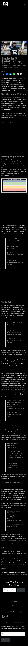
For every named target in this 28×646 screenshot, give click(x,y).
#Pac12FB (18, 455)
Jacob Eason (14, 64)
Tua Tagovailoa (5, 67)
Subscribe (21, 590)
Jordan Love (4, 65)
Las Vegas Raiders (21, 65)
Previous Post (14, 601)
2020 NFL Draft (6, 64)
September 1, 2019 (12, 467)
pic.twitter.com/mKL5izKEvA (15, 520)
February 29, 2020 (12, 526)
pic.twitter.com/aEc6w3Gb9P (15, 408)
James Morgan (21, 64)
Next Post (14, 605)
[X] (7, 616)
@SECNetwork (14, 253)
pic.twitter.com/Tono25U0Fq (15, 334)
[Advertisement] (14, 24)
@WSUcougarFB (11, 453)
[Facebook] (3, 616)
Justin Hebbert (12, 65)
